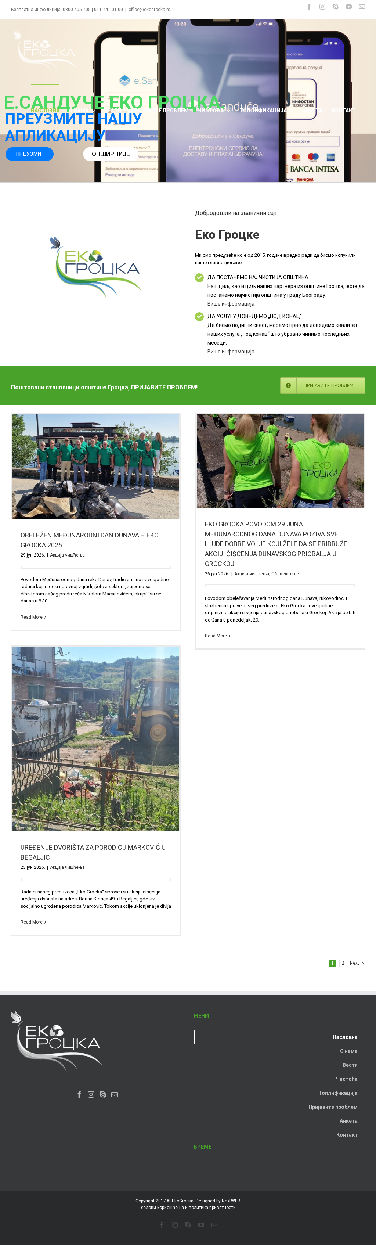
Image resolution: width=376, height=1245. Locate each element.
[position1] (96, 237)
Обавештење (285, 573)
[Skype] (103, 1094)
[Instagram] (91, 1094)
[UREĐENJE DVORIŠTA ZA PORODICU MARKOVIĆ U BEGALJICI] (95, 739)
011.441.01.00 (108, 9)
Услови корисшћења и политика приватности (188, 1207)
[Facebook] (79, 1094)
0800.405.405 (77, 9)
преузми (29, 154)
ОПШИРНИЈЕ (111, 154)
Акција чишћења (67, 555)
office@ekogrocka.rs (149, 9)
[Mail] (114, 1094)
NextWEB (231, 1200)
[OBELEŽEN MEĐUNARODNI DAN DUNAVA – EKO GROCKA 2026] (95, 466)
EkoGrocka (183, 1200)
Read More (32, 617)
